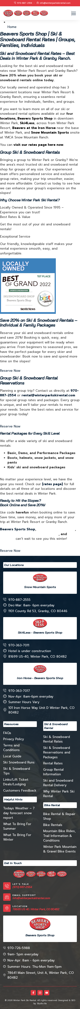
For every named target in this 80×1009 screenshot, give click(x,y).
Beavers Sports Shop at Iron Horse (29, 534)
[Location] (7, 908)
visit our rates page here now (38, 144)
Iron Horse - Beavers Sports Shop (40, 678)
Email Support (24, 895)
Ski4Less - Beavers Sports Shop (40, 632)
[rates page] (52, 484)
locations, (8, 118)
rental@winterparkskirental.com (48, 395)
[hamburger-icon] (71, 13)
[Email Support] (7, 897)
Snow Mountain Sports (56, 529)
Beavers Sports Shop (35, 118)
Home (12, 26)
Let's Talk (20, 884)
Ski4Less (7, 538)
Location (20, 906)
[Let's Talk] (7, 886)
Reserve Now (10, 370)
